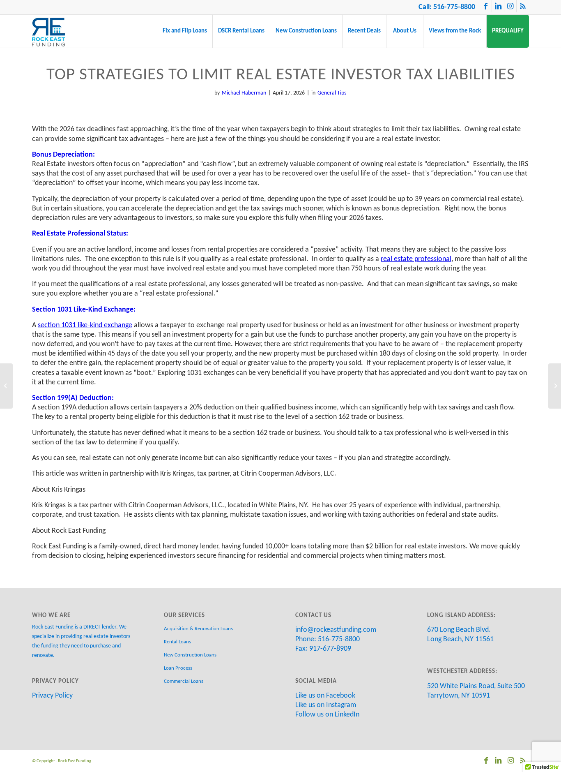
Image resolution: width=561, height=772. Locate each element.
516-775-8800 (454, 7)
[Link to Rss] (523, 6)
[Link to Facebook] (486, 6)
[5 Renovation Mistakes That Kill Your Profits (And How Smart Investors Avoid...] (554, 386)
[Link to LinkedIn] (498, 6)
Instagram (341, 705)
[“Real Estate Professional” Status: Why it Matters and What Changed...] (6, 386)
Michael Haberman (244, 93)
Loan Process (178, 668)
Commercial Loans (183, 681)
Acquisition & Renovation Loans (198, 628)
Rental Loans (177, 642)
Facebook (340, 696)
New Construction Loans (190, 655)
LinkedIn (347, 715)
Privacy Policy (52, 696)
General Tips (331, 93)
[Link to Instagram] (510, 6)
